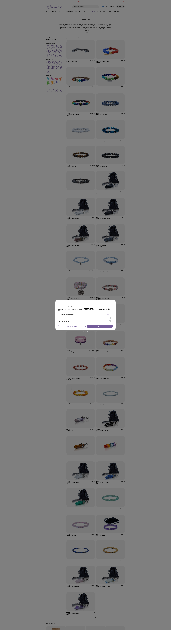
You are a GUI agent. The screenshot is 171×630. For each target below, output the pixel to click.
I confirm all (100, 326)
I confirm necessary (72, 326)
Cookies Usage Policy (88, 308)
